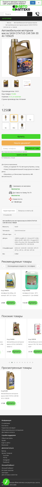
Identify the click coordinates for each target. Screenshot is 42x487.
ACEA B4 (30, 248)
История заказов (7, 470)
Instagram (6, 460)
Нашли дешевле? (21, 143)
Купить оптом (21, 155)
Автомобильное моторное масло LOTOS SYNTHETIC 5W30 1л (13, 344)
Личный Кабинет (7, 468)
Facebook (6, 462)
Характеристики (9, 211)
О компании (6, 423)
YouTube (6, 455)
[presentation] (2, 291)
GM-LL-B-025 (19, 240)
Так (32, 3)
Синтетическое (20, 230)
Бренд (4, 451)
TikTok (5, 458)
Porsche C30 (23, 242)
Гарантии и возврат (9, 428)
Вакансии (5, 445)
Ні (38, 3)
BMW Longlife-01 (21, 238)
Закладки (5, 473)
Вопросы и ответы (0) (25, 211)
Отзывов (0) (7, 215)
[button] (9, 362)
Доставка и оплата (8, 432)
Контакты (5, 426)
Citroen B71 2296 (32, 238)
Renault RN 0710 (21, 244)
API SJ (16, 250)
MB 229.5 (27, 240)
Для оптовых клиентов (9, 475)
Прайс (4, 440)
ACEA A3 (17, 248)
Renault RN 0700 (33, 242)
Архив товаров (7, 453)
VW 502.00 (30, 244)
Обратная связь (7, 438)
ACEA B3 (23, 248)
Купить (21, 136)
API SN (32, 250)
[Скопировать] (17, 94)
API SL (21, 250)
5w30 (16, 227)
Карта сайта (6, 443)
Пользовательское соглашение (12, 430)
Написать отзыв (9, 158)
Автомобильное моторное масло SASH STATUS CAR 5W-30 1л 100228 (10, 396)
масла (38, 482)
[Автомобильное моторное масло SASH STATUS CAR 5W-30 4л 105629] (21, 57)
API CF (36, 248)
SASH (17, 91)
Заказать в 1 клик (32, 148)
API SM (26, 250)
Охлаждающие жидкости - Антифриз (21, 266)
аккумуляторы (30, 482)
